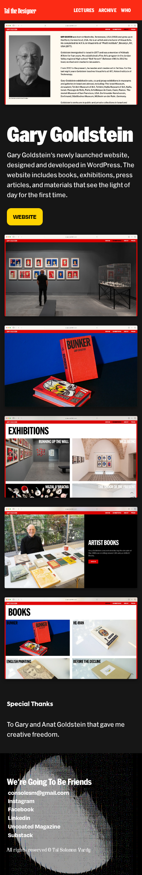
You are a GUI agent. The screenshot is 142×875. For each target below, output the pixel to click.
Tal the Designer (20, 10)
